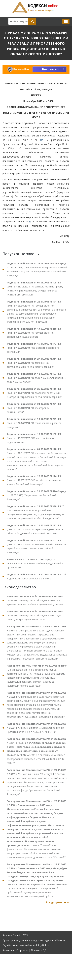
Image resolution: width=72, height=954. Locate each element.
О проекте (22, 950)
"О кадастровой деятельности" (34, 408)
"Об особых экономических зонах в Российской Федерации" (35, 480)
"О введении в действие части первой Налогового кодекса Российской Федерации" (36, 546)
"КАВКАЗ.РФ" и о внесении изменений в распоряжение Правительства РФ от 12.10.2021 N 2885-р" (36, 751)
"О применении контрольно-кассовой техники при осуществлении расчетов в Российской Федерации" (37, 269)
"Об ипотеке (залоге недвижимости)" (34, 438)
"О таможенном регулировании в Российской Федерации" (34, 362)
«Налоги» (60, 940)
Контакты (8, 950)
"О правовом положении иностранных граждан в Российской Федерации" (34, 392)
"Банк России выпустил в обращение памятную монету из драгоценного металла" (35, 615)
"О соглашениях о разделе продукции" (34, 423)
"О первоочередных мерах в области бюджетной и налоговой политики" (35, 529)
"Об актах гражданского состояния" (34, 347)
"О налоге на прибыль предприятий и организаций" (35, 563)
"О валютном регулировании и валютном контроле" (36, 377)
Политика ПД (38, 950)
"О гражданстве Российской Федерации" (37, 495)
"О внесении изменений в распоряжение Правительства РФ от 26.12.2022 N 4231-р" (36, 727)
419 (42, 139)
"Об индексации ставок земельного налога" (36, 576)
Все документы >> (57, 902)
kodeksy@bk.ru (41, 945)
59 (30, 221)
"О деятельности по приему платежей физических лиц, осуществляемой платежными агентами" (35, 288)
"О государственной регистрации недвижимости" (34, 332)
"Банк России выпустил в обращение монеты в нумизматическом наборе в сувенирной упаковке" (35, 600)
